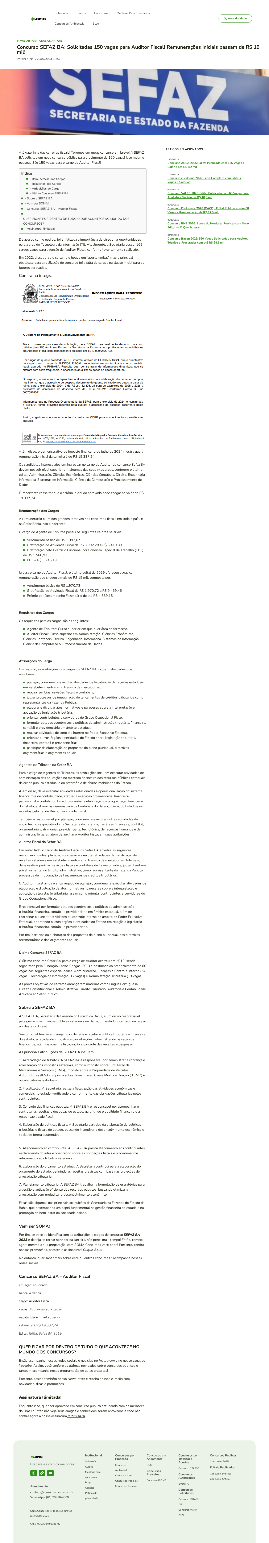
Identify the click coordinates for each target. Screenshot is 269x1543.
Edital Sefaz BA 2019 (45, 1333)
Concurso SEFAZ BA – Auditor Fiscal (52, 209)
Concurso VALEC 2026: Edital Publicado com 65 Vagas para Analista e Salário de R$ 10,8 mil (208, 195)
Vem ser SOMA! (38, 203)
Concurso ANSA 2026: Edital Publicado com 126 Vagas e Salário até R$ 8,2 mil (206, 165)
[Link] (42, 1473)
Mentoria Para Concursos (133, 13)
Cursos (81, 13)
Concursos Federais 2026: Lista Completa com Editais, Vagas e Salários (204, 180)
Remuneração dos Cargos (48, 179)
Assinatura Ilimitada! (41, 229)
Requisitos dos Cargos (46, 184)
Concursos (101, 13)
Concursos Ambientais (69, 24)
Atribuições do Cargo (45, 189)
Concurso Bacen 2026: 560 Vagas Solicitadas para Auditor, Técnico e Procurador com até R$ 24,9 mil (207, 240)
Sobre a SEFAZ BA (40, 198)
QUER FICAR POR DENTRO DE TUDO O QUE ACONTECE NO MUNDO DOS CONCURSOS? (76, 221)
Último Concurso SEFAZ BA (50, 193)
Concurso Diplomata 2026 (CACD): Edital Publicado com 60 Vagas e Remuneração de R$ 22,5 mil (208, 210)
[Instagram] (33, 1473)
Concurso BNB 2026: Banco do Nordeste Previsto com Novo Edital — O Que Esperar (208, 225)
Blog (96, 24)
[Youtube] (50, 1473)
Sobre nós (61, 13)
